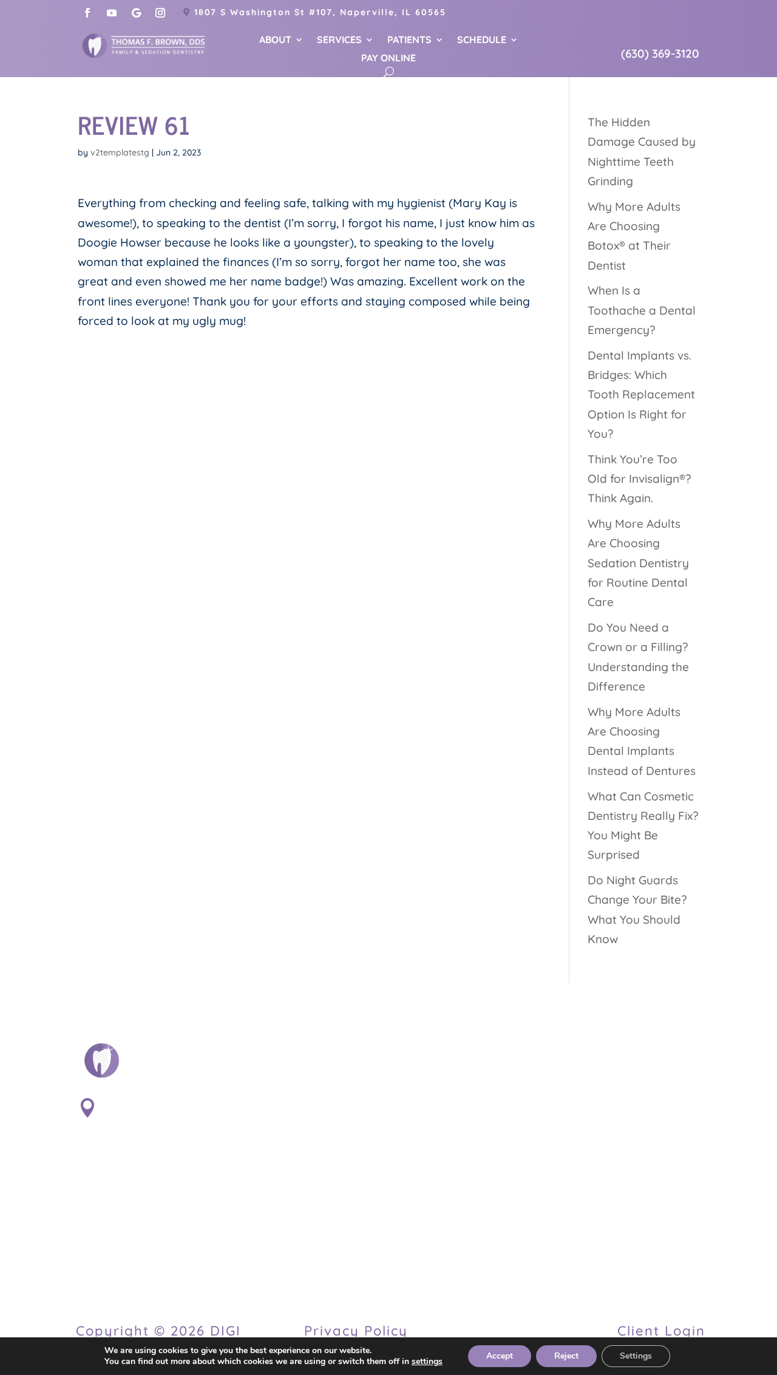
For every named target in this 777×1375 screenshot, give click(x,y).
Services (339, 40)
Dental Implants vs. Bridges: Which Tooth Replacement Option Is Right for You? (641, 394)
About (275, 40)
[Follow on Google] (136, 12)
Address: (133, 1104)
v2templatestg (119, 152)
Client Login (661, 1330)
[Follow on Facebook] (87, 12)
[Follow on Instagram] (160, 12)
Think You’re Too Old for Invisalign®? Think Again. (639, 479)
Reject (566, 1356)
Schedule (481, 40)
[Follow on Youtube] (111, 12)
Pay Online (388, 58)
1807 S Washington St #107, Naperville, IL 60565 (320, 12)
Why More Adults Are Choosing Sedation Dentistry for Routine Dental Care (638, 562)
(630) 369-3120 (660, 53)
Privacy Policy (356, 1330)
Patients (409, 40)
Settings (636, 1356)
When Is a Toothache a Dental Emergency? (642, 310)
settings (427, 1361)
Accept (499, 1356)
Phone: (124, 1198)
